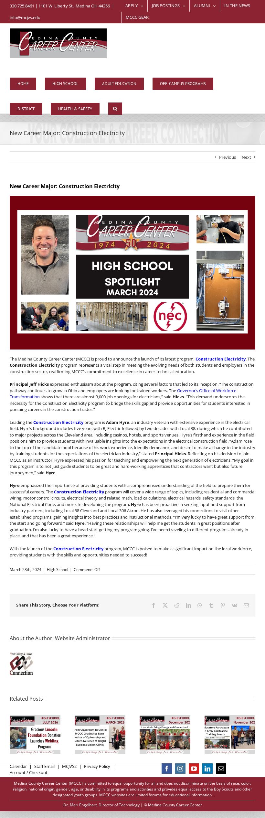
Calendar (18, 766)
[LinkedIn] (207, 768)
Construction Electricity (220, 359)
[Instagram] (180, 768)
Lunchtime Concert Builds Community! (157, 723)
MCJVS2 (69, 766)
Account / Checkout (29, 772)
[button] (115, 108)
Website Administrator (82, 638)
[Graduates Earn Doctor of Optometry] (100, 734)
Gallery (42, 723)
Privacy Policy (97, 766)
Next (246, 157)
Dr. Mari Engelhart (80, 805)
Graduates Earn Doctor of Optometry (92, 723)
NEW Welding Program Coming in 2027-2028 (27, 723)
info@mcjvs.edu (25, 17)
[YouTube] (194, 768)
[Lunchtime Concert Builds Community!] (165, 734)
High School (57, 569)
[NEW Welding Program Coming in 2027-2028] (35, 734)
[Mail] (221, 768)
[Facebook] (167, 768)
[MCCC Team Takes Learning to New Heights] (230, 734)
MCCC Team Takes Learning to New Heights (222, 723)
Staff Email (44, 766)
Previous (227, 157)
